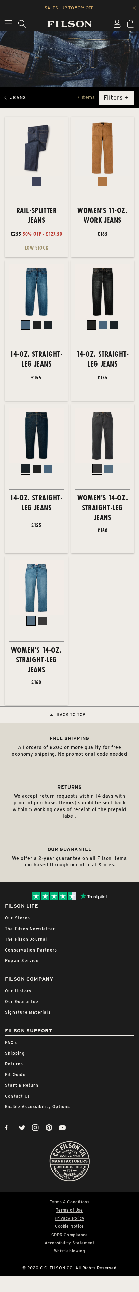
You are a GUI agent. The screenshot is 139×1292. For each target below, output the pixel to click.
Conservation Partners (31, 950)
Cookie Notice (69, 1226)
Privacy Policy (69, 1218)
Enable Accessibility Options (37, 1106)
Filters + (116, 97)
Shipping (15, 1053)
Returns (14, 1063)
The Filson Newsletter (30, 928)
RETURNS (69, 787)
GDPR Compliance (69, 1234)
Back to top (71, 714)
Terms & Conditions (70, 1202)
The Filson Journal (26, 939)
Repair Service (22, 960)
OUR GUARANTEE (70, 849)
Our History (18, 990)
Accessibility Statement (70, 1243)
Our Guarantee (22, 1001)
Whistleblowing (69, 1251)
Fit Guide (15, 1074)
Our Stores (17, 917)
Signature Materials (28, 1012)
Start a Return (21, 1085)
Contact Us (17, 1096)
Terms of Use (69, 1210)
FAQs (11, 1042)
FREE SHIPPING (69, 738)
